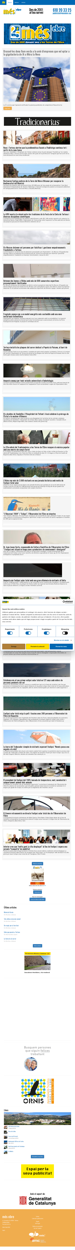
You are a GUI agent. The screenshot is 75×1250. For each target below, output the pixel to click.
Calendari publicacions (37, 1218)
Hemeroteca (37, 892)
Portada (10, 2)
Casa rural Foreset (13, 1136)
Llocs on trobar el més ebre (37, 899)
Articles (23, 2)
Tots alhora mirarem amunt (12, 919)
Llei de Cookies (37, 1228)
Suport (37, 1221)
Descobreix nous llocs (37, 1156)
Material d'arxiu (8, 912)
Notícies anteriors (37, 864)
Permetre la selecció (37, 646)
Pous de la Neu (12, 1131)
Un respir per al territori (11, 925)
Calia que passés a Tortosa (12, 932)
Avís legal (37, 1223)
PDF (45, 885)
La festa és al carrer (10, 939)
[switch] (28, 633)
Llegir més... (8, 108)
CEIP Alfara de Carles (13, 1126)
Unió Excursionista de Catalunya (16, 1146)
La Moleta (10, 1151)
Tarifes (37, 1216)
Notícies (17, 2)
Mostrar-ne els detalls (61, 640)
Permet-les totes (61, 646)
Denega (13, 646)
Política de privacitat (37, 1226)
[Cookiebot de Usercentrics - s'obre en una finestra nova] (64, 602)
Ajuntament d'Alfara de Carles (16, 1141)
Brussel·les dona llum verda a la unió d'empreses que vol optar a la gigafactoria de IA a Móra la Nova (36, 52)
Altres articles (37, 946)
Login (3, 1230)
